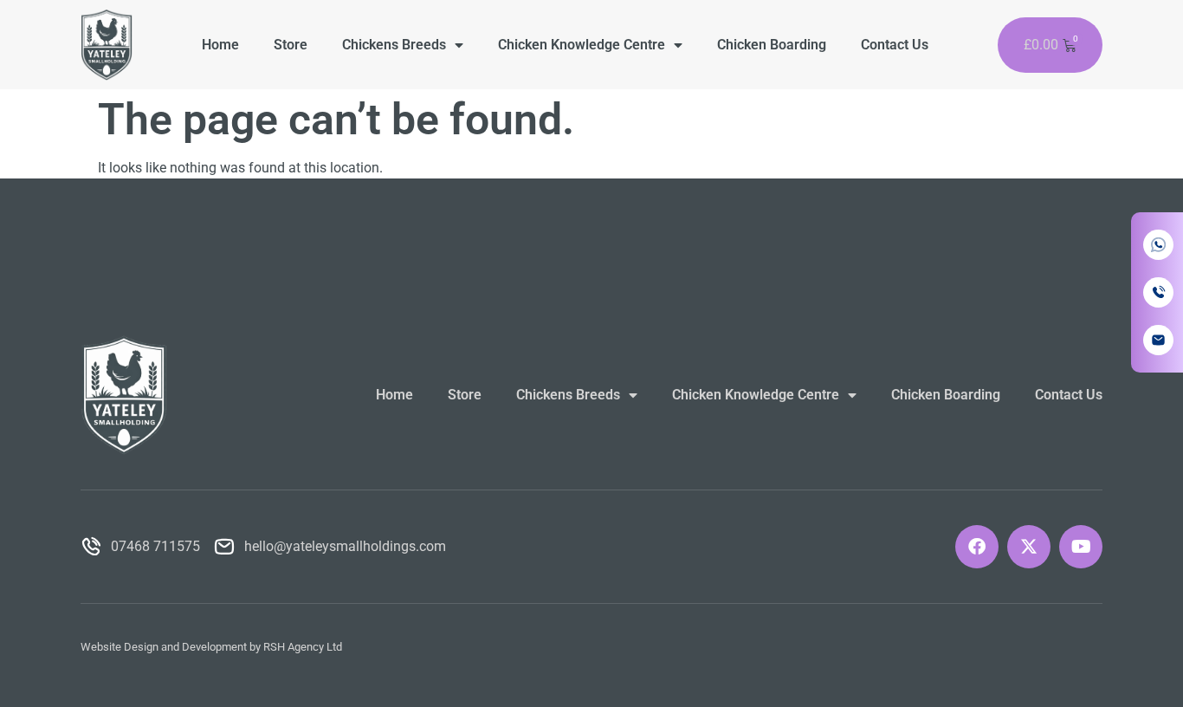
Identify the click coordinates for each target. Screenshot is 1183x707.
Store (290, 44)
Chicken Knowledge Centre (581, 44)
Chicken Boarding (771, 44)
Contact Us (894, 44)
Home (220, 44)
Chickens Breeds (394, 44)
